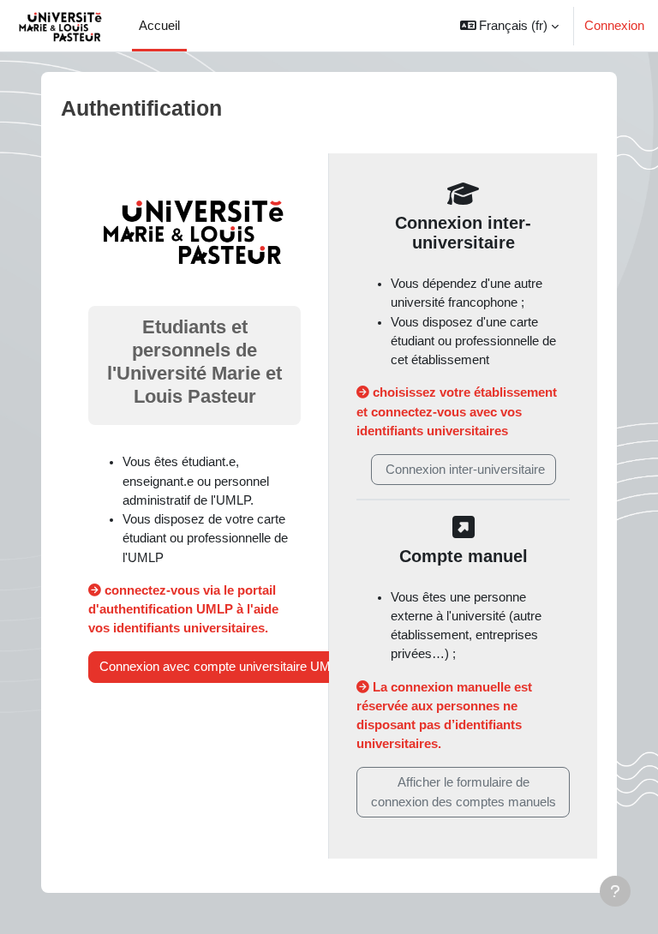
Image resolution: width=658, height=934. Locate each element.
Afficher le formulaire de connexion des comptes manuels (463, 791)
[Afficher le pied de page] (615, 891)
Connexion (614, 26)
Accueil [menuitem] (159, 26)
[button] (510, 25)
